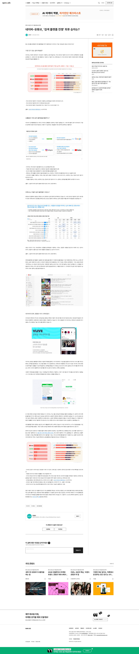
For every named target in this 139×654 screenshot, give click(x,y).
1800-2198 (90, 635)
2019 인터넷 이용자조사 (34, 109)
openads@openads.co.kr (101, 635)
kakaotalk (38, 641)
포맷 (39, 496)
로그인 (103, 2)
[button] (112, 563)
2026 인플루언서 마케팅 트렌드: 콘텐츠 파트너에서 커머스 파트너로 (57, 573)
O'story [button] (66, 3)
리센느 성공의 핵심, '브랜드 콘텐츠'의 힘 (80, 573)
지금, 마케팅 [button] (35, 3)
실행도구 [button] (59, 3)
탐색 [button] (28, 3)
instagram (27, 641)
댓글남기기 (78, 550)
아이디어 (35, 496)
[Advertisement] (102, 119)
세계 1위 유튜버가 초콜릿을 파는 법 (34, 573)
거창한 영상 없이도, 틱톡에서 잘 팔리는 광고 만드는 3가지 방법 (103, 573)
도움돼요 (48, 529)
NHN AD (28, 628)
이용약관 (70, 639)
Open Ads (6, 3)
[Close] (92, 648)
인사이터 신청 (109, 2)
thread (32, 641)
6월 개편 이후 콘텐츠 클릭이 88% (45, 432)
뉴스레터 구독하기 (98, 619)
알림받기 (77, 516)
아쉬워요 (60, 529)
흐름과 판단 (45, 3)
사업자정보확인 (85, 633)
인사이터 (52, 3)
